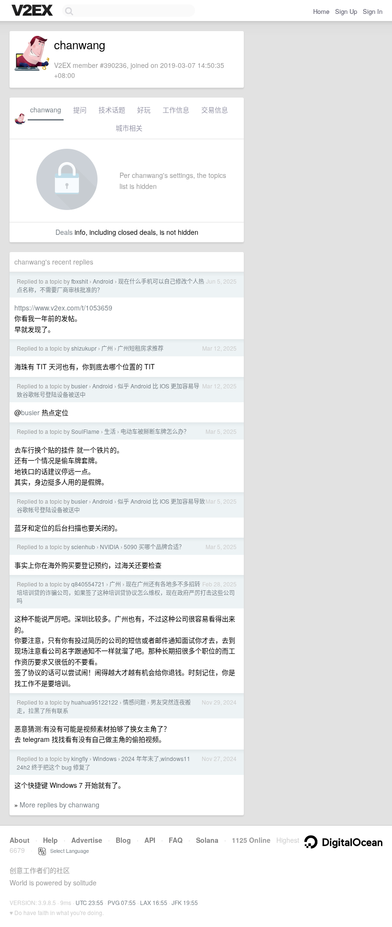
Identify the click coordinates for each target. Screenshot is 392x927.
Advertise (86, 840)
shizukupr (84, 348)
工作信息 (176, 109)
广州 (107, 348)
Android (103, 281)
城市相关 (129, 127)
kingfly (79, 758)
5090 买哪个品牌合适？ (154, 546)
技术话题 (111, 109)
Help (50, 840)
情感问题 (134, 702)
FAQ (176, 840)
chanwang (45, 109)
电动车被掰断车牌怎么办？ (154, 431)
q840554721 (88, 584)
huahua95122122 (94, 702)
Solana (207, 840)
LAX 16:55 (153, 902)
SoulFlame (85, 431)
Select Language (67, 850)
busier (79, 386)
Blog (123, 840)
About (20, 840)
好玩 (144, 109)
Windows (105, 758)
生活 (110, 431)
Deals (64, 232)
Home (321, 11)
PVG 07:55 (122, 902)
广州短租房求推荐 (140, 348)
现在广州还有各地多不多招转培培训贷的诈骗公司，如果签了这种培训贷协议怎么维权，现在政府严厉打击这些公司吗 (126, 592)
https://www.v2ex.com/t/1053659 (63, 307)
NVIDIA (109, 546)
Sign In (372, 11)
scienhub (83, 546)
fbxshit (79, 281)
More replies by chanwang (59, 804)
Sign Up (346, 11)
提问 (80, 109)
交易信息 (214, 109)
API (149, 840)
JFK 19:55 (185, 902)
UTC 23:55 (89, 902)
